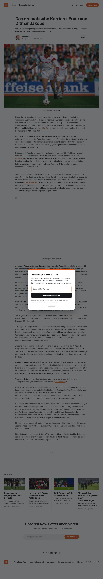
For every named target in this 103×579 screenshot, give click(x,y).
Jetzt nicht (51, 306)
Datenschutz (54, 302)
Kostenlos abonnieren (51, 295)
